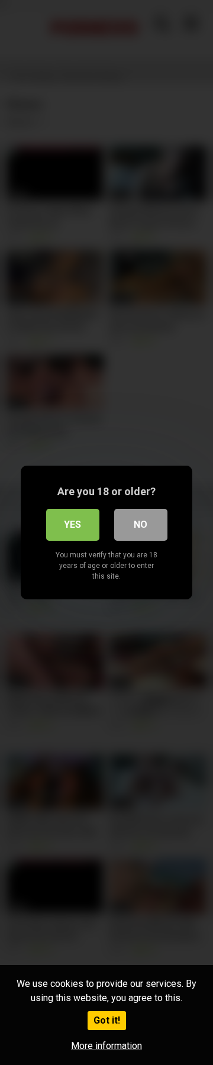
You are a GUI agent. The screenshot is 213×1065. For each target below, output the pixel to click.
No (140, 524)
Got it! (106, 1020)
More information (106, 1045)
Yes (72, 524)
